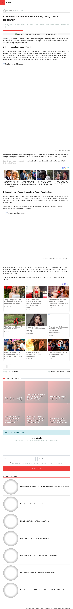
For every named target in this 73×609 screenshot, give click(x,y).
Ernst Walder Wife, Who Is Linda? (31, 504)
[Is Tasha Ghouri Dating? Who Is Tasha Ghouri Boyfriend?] (59, 392)
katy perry (55, 372)
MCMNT (9, 2)
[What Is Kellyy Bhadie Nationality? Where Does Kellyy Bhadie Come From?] (59, 414)
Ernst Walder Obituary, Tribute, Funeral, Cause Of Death (39, 555)
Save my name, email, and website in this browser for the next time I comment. (37, 463)
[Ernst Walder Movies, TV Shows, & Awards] (10, 538)
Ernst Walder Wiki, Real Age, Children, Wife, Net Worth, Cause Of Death (44, 486)
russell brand (65, 372)
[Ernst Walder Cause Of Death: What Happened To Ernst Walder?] (10, 590)
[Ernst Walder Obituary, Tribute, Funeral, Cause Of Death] (10, 555)
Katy (20, 196)
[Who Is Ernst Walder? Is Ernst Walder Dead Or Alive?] (10, 573)
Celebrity (15, 372)
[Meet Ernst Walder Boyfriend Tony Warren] (10, 521)
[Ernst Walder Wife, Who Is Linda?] (10, 504)
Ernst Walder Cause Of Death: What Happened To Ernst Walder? (42, 590)
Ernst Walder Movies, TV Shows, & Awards (34, 538)
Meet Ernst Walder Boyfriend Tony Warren (34, 521)
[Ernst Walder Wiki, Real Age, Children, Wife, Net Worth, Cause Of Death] (10, 487)
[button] (5, 403)
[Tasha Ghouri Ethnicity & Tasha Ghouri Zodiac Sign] (14, 392)
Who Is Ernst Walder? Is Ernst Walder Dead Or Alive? (38, 573)
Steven (10, 10)
